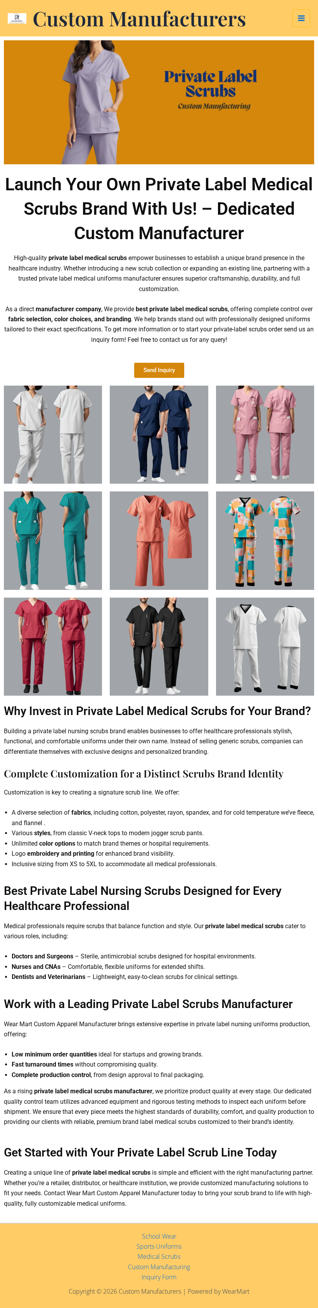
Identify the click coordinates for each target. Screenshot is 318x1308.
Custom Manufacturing (159, 1267)
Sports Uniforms (159, 1246)
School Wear (159, 1236)
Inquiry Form (159, 1277)
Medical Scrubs (159, 1256)
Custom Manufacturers (139, 18)
